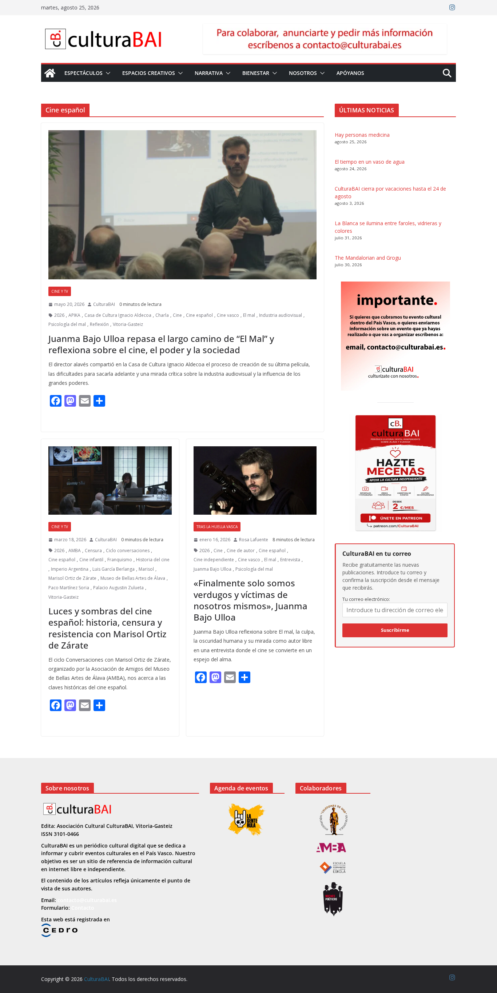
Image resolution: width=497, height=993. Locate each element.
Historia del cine (153, 560)
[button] (107, 73)
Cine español (199, 315)
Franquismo (119, 560)
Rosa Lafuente (253, 540)
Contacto (82, 907)
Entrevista (290, 560)
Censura (93, 550)
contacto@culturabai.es (87, 900)
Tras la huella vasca (217, 526)
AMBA (74, 550)
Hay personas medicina (362, 134)
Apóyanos (350, 72)
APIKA (74, 315)
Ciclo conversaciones (128, 550)
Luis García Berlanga (113, 569)
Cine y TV (59, 291)
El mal (249, 315)
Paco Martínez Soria (68, 588)
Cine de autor (241, 550)
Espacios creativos (148, 72)
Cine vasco (228, 315)
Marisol (146, 569)
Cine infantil (91, 560)
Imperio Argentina (69, 569)
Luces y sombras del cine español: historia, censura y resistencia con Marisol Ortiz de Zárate (107, 628)
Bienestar (255, 72)
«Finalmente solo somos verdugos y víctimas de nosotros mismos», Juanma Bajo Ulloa (250, 600)
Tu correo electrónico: (366, 599)
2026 (59, 315)
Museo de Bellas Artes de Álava (132, 578)
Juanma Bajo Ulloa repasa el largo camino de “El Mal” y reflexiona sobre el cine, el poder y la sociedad (161, 344)
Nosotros (303, 72)
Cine (177, 315)
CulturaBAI (104, 304)
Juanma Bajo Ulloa (212, 569)
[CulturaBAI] (50, 73)
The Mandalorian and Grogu (368, 257)
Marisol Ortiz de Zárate (72, 578)
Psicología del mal (67, 324)
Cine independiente (214, 560)
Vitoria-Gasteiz (128, 324)
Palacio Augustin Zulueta (118, 588)
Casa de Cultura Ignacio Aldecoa (117, 315)
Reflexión (99, 324)
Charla (162, 315)
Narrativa (209, 72)
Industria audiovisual (280, 315)
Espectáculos (83, 72)
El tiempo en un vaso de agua (370, 161)
